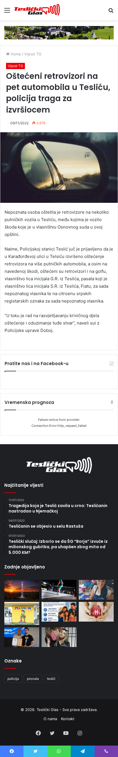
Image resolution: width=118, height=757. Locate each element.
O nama (50, 718)
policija (13, 678)
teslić (51, 678)
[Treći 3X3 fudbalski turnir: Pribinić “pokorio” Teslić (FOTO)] (59, 590)
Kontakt (67, 718)
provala (33, 678)
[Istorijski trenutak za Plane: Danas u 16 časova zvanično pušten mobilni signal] (21, 590)
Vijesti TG (33, 54)
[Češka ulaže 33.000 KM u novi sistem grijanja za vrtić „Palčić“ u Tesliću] (21, 613)
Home (15, 54)
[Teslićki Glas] (37, 10)
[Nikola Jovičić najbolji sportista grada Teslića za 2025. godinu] (21, 637)
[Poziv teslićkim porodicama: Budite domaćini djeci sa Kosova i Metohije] (59, 612)
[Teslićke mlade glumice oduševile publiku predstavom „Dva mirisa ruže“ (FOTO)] (59, 637)
